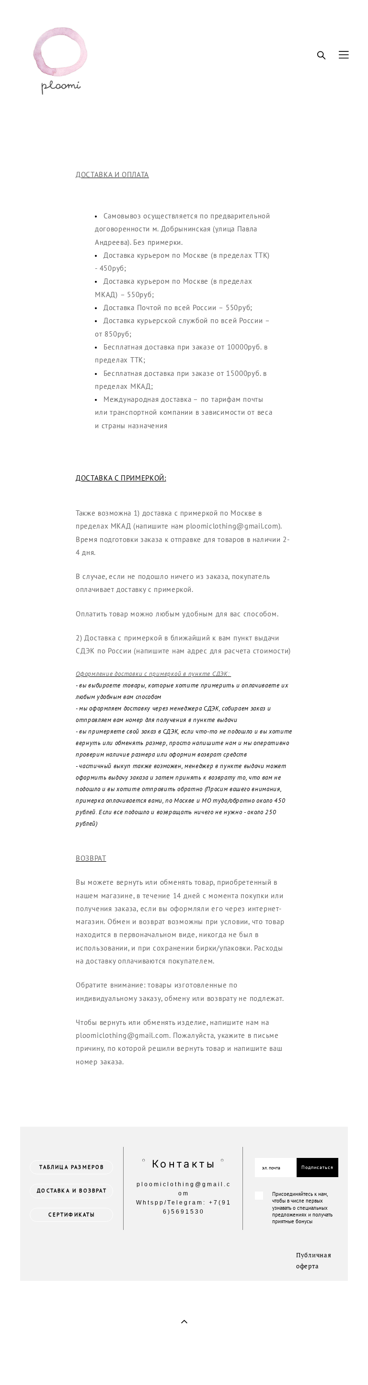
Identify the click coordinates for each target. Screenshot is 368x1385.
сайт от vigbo (38, 1363)
